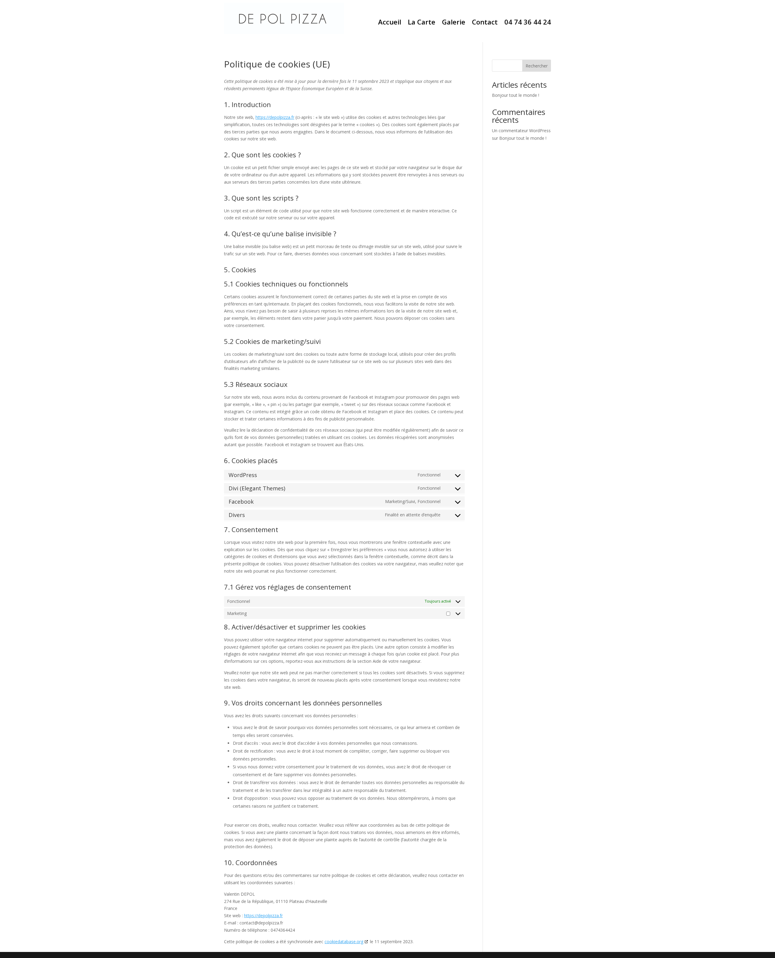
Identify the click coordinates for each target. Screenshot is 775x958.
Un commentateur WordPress (521, 130)
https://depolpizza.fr (275, 117)
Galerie (453, 23)
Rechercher (537, 66)
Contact (485, 23)
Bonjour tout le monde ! (515, 95)
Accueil (389, 23)
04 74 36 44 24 (527, 23)
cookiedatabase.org (344, 941)
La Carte (421, 23)
